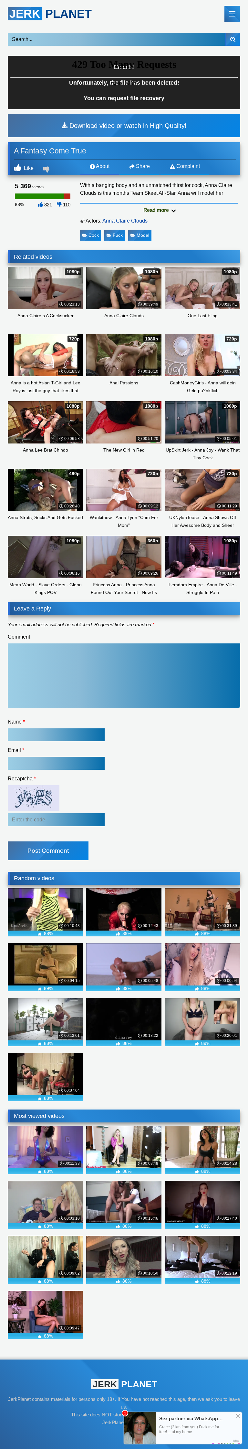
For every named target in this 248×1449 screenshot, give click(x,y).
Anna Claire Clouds (125, 221)
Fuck (118, 235)
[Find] (232, 39)
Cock (93, 235)
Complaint (187, 166)
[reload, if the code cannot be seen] (33, 809)
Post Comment (48, 850)
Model (143, 235)
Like (28, 168)
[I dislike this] (47, 170)
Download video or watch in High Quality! (127, 125)
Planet (50, 13)
